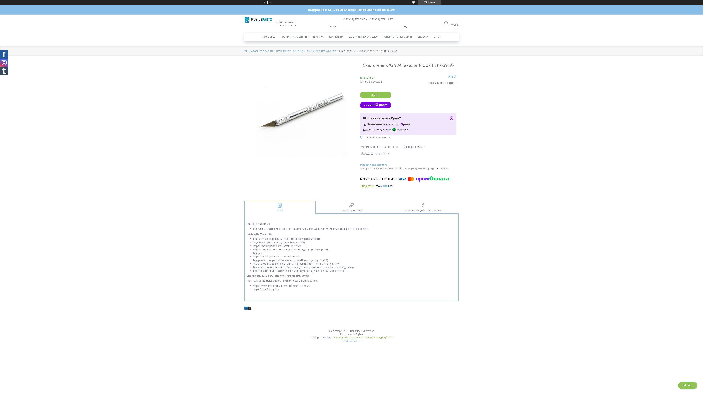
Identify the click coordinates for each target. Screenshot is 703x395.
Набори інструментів (323, 51)
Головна (268, 36)
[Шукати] (405, 26)
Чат (690, 385)
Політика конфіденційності (378, 337)
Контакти (336, 36)
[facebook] (246, 308)
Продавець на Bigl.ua (351, 334)
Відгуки (422, 36)
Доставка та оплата (363, 36)
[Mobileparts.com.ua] (258, 20)
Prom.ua (369, 330)
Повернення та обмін (397, 36)
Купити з (369, 105)
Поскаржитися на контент (347, 337)
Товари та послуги (293, 36)
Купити (375, 95)
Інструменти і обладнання (292, 51)
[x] (249, 308)
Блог (437, 36)
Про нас (318, 36)
